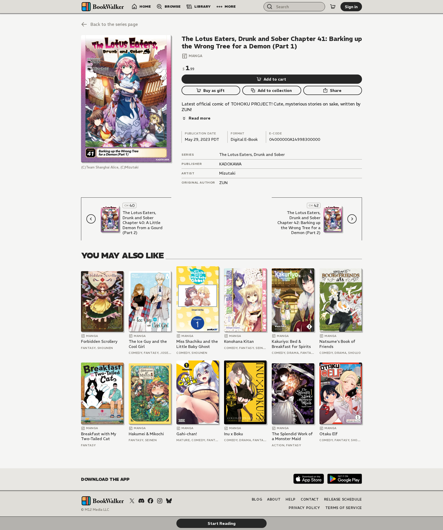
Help (291, 499)
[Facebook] (150, 501)
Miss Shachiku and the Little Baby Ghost (197, 344)
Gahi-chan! (186, 433)
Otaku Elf (328, 433)
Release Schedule (343, 499)
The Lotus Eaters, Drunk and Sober (252, 154)
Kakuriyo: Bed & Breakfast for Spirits (291, 344)
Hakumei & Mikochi (146, 433)
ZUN (223, 182)
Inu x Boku (233, 433)
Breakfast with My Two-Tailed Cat (98, 436)
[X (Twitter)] (132, 501)
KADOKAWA (230, 164)
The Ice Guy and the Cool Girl (148, 344)
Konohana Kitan (239, 341)
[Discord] (141, 501)
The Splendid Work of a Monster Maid (292, 436)
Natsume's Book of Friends (337, 344)
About (273, 499)
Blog (257, 499)
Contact (310, 499)
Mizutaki (227, 173)
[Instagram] (160, 501)
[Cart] (332, 6)
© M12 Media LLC (95, 509)
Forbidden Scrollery (99, 341)
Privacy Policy (304, 508)
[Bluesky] (169, 501)
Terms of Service (343, 508)
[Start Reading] (126, 98)
